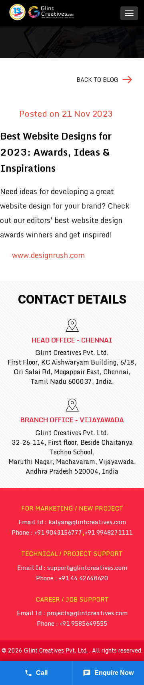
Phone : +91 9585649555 (72, 623)
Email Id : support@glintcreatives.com (72, 567)
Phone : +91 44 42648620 (72, 578)
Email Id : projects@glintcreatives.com (72, 613)
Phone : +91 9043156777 (47, 532)
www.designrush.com (48, 255)
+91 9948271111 (108, 532)
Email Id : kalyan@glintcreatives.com (72, 522)
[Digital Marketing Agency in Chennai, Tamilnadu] (42, 12)
